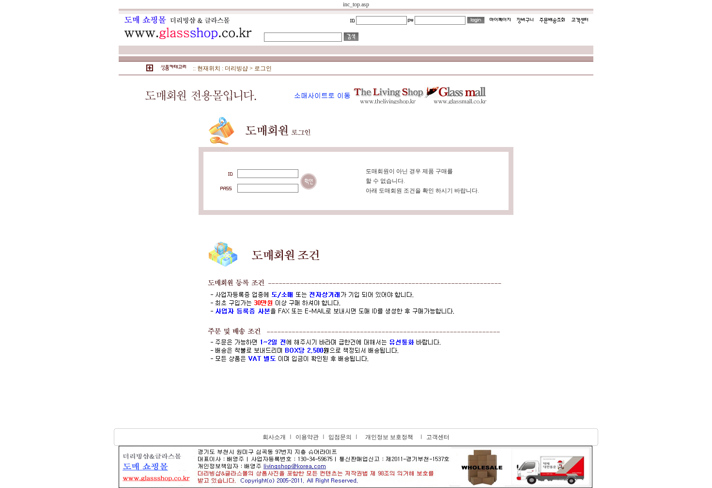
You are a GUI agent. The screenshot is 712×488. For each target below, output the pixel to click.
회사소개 (274, 437)
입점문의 (340, 437)
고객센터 (437, 437)
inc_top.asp (356, 4)
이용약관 (307, 437)
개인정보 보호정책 (389, 437)
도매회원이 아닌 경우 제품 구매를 (409, 171)
